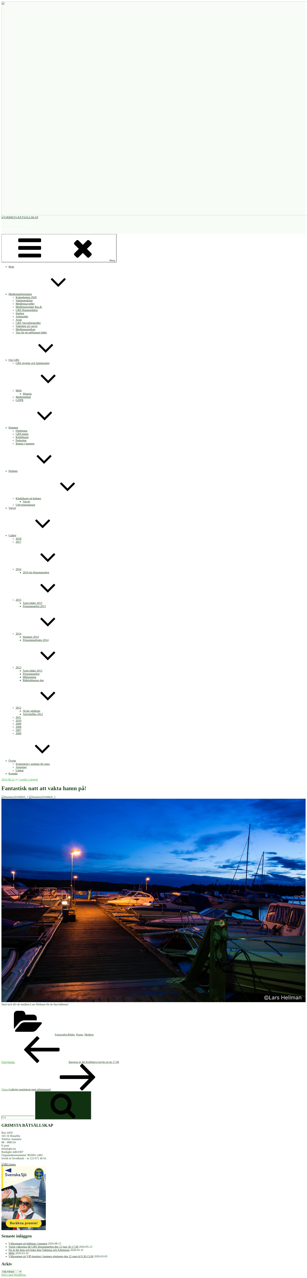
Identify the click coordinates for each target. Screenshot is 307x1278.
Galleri (12, 535)
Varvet (26, 501)
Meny (112, 260)
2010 (18, 720)
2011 (18, 717)
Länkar (20, 770)
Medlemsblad (23, 396)
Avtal (19, 319)
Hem (11, 266)
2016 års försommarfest (36, 572)
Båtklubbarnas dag (33, 680)
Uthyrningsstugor (25, 504)
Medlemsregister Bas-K (29, 306)
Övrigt (12, 760)
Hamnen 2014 (31, 636)
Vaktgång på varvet (26, 326)
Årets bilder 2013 (32, 670)
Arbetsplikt (22, 316)
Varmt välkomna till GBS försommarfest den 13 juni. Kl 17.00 (43, 1246)
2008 (18, 726)
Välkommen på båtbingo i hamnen (28, 1243)
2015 (18, 599)
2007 (18, 730)
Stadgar (20, 313)
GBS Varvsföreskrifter (28, 322)
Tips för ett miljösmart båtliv (31, 332)
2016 (18, 569)
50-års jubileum (31, 710)
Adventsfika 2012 (33, 714)
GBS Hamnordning (27, 310)
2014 (18, 633)
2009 (18, 723)
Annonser (21, 767)
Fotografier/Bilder (65, 1034)
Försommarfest (31, 673)
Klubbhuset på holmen (28, 498)
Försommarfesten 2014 (36, 640)
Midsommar (29, 677)
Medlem (89, 1034)
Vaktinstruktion (24, 300)
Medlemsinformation (20, 294)
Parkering (21, 440)
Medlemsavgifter (25, 303)
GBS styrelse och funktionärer (33, 363)
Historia (27, 393)
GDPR (19, 400)
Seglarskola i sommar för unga (33, 763)
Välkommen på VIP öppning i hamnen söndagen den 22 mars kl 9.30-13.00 (51, 1256)
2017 (18, 541)
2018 (18, 538)
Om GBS (14, 359)
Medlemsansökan (25, 329)
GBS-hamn (22, 433)
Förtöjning (21, 430)
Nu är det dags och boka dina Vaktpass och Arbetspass (39, 1249)
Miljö (19, 390)
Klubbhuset (22, 437)
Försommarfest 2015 (34, 606)
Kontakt (13, 773)
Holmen (13, 471)
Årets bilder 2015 (32, 603)
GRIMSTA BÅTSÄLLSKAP (18, 223)
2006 (18, 733)
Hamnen (13, 427)
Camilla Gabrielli (28, 779)
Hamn (79, 1034)
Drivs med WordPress (13, 1274)
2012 (18, 707)
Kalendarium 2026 (26, 297)
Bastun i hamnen (25, 443)
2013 (18, 667)
